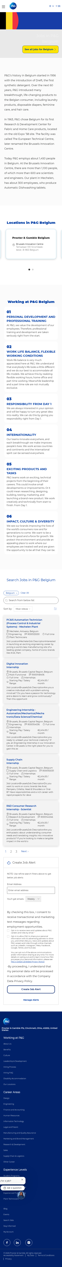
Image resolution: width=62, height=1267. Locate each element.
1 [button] (29, 269)
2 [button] (33, 269)
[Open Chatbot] (21, 1195)
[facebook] (6, 1242)
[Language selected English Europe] (51, 6)
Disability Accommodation (14, 1078)
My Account (8, 1232)
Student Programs (11, 1176)
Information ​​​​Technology (13, 1121)
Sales (5, 1150)
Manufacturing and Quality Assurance (19, 1133)
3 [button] (16, 851)
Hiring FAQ (8, 1073)
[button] (16, 593)
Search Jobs (8, 1220)
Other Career (9, 1162)
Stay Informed (9, 1226)
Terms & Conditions (46, 1255)
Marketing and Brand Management (18, 1139)
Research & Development (14, 1144)
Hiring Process (9, 1067)
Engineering (8, 1104)
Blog (5, 1209)
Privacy (8, 1259)
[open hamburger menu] (3, 6)
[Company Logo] (13, 6)
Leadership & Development (15, 1061)
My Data (30, 1255)
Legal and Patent (10, 1127)
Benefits (7, 1050)
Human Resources (11, 1115)
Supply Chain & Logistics (13, 1156)
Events (6, 1214)
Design (6, 1098)
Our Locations (9, 1084)
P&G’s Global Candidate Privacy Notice (27, 962)
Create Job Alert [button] (31, 989)
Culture (6, 1055)
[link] (31, 1000)
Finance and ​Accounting (14, 1110)
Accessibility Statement (13, 1255)
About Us (7, 1044)
